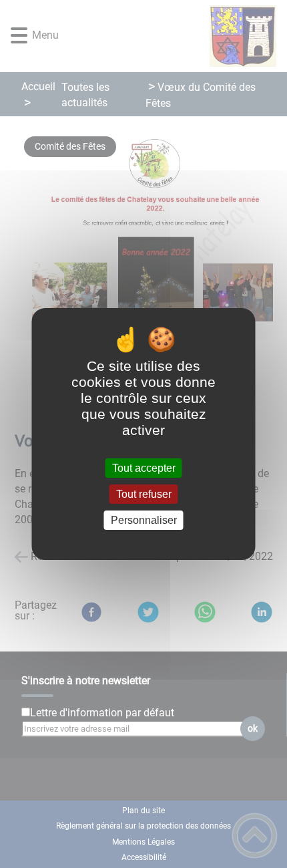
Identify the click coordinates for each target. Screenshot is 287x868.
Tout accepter (144, 468)
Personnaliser (144, 520)
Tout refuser (144, 494)
